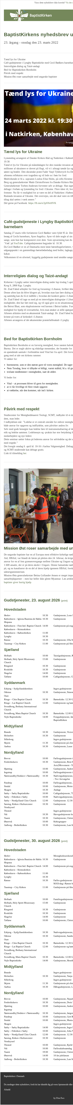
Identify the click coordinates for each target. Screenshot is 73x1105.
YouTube (18, 243)
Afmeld (7, 1089)
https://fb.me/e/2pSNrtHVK (42, 203)
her (24, 453)
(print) (64, 600)
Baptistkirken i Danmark (14, 1076)
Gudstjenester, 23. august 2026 (32, 600)
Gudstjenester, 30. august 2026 (32, 840)
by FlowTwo (59, 1098)
